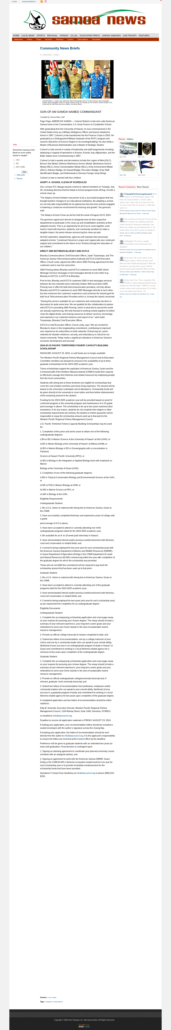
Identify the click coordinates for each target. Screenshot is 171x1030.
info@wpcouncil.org (62, 716)
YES (18, 160)
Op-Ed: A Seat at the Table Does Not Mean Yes (134, 294)
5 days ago (137, 252)
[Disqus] (77, 886)
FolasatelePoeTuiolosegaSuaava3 (138, 194)
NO (17, 163)
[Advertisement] (25, 87)
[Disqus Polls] (77, 817)
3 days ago (145, 213)
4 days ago (127, 235)
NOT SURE (20, 167)
